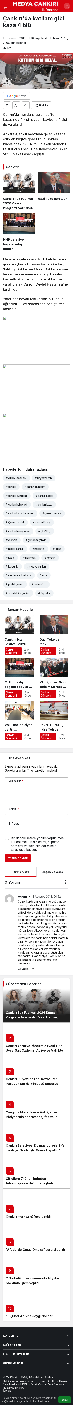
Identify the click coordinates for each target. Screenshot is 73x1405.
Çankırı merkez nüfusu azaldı (28, 1216)
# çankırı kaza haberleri (19, 513)
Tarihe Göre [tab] (20, 871)
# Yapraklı (44, 593)
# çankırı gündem (35, 486)
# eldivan (11, 540)
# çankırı (11, 486)
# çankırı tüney (41, 522)
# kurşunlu (12, 566)
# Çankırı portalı (15, 522)
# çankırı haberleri (16, 504)
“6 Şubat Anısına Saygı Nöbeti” (29, 1316)
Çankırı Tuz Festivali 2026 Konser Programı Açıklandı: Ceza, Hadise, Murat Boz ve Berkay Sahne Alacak (33, 1017)
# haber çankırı (15, 548)
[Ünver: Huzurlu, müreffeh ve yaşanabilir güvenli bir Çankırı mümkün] (54, 720)
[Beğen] (33, 968)
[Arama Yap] (67, 6)
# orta (43, 575)
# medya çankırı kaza (18, 575)
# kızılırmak (29, 557)
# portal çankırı (14, 584)
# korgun (49, 557)
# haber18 (38, 548)
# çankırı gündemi (16, 495)
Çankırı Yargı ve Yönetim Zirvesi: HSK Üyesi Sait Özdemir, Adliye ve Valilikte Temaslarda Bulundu (34, 1050)
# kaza (10, 557)
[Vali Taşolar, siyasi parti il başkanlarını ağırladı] (19, 720)
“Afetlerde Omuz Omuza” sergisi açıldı (35, 1250)
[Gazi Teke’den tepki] (54, 191)
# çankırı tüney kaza (18, 531)
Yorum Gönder (18, 858)
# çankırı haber (44, 495)
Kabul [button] (65, 1399)
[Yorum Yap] (7, 105)
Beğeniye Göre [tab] (52, 872)
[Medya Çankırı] (35, 6)
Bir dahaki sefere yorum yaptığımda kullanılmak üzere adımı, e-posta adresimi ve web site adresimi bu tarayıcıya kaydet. (37, 844)
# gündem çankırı (36, 540)
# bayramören (43, 478)
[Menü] (6, 6)
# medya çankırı (36, 566)
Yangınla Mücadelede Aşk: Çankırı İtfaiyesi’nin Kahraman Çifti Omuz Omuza (32, 1116)
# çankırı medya (51, 513)
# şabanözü (39, 584)
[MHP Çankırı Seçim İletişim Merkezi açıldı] (54, 678)
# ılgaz (57, 548)
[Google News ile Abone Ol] (16, 96)
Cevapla (23, 968)
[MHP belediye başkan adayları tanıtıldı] (19, 232)
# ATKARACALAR (16, 478)
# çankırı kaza (44, 504)
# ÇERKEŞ (44, 531)
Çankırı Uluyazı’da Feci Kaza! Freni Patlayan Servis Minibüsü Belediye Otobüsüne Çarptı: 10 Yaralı (32, 1083)
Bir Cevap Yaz (19, 758)
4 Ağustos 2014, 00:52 (46, 896)
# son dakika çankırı (17, 593)
